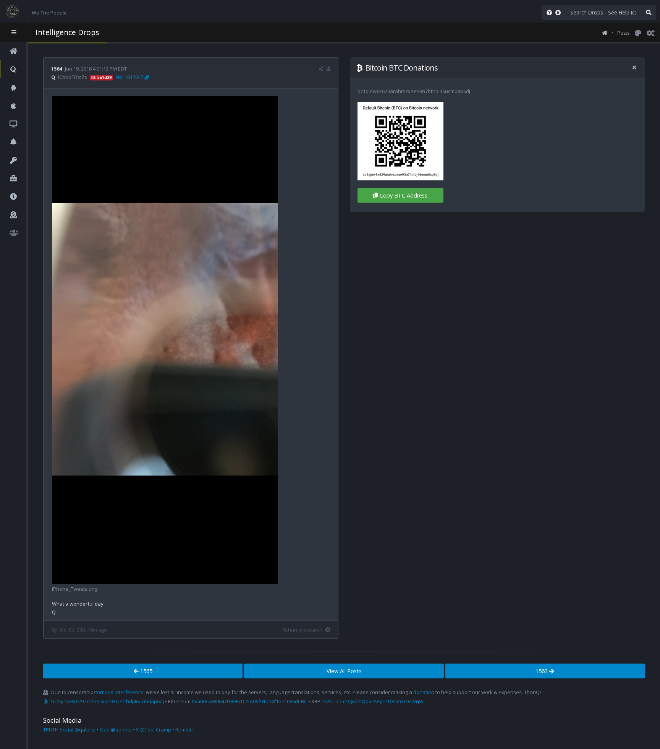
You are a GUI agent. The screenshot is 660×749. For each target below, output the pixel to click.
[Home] (605, 32)
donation (423, 692)
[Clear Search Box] (559, 12)
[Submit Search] (648, 12)
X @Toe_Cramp (153, 729)
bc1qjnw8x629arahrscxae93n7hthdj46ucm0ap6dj (107, 701)
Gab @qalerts (116, 729)
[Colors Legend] (637, 32)
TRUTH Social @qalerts (69, 729)
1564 (56, 68)
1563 (542, 671)
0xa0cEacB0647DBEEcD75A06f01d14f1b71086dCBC (249, 701)
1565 (145, 671)
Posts (623, 32)
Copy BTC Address (403, 195)
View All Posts (344, 671)
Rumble (184, 729)
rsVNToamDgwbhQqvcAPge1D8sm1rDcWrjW (373, 701)
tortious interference (119, 692)
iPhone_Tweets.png (74, 588)
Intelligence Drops (67, 32)
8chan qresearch (302, 629)
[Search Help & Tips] (548, 12)
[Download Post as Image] (328, 68)
